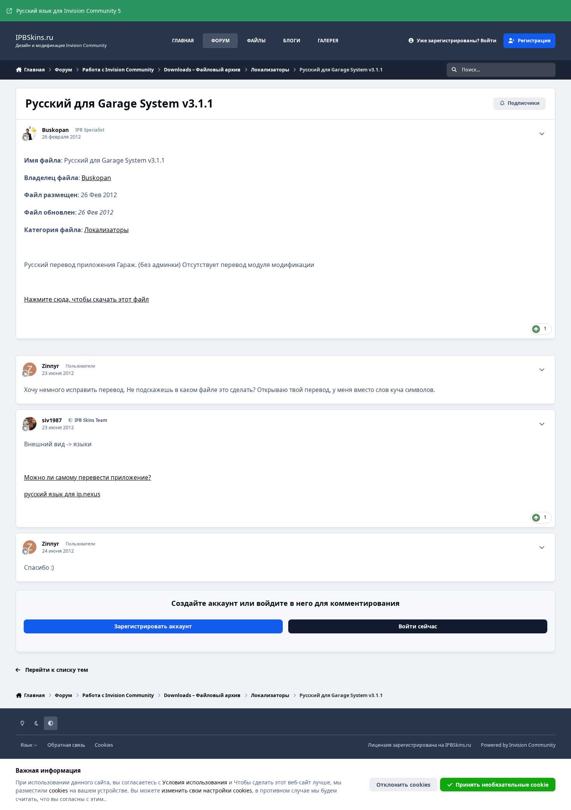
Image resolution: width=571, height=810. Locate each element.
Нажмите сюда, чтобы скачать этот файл (86, 299)
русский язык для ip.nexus (62, 494)
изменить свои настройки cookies (207, 790)
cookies (58, 790)
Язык (27, 745)
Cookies (104, 745)
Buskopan (96, 177)
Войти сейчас (418, 626)
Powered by (518, 745)
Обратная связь (66, 745)
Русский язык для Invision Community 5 (68, 10)
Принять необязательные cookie (502, 784)
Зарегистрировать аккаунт (153, 626)
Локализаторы (106, 229)
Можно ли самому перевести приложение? (87, 478)
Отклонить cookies (403, 784)
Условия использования (194, 782)
